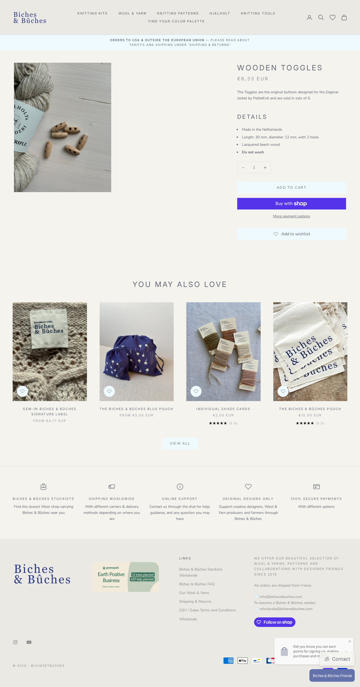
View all (180, 443)
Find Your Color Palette (176, 21)
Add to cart (292, 187)
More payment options (291, 216)
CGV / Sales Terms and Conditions (207, 610)
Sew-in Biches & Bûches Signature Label (49, 411)
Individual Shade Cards (223, 409)
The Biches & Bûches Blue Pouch (137, 409)
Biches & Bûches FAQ (197, 584)
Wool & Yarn (133, 13)
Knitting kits (92, 13)
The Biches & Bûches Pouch (310, 409)
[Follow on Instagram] (15, 642)
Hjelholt (220, 13)
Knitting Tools (258, 13)
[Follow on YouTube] (29, 642)
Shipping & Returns (195, 601)
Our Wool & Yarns (194, 592)
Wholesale (188, 619)
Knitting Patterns (178, 13)
